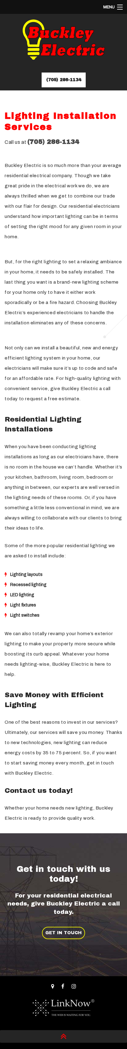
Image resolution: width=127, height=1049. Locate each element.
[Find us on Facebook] (63, 986)
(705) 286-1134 (63, 79)
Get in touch (63, 932)
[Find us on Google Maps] (52, 986)
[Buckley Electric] (63, 42)
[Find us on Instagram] (73, 986)
